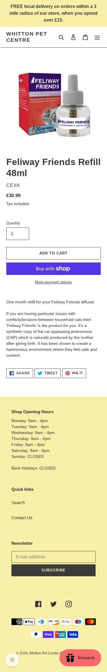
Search (18, 502)
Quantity (13, 223)
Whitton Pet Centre (26, 37)
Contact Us (22, 517)
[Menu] (97, 37)
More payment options (53, 282)
